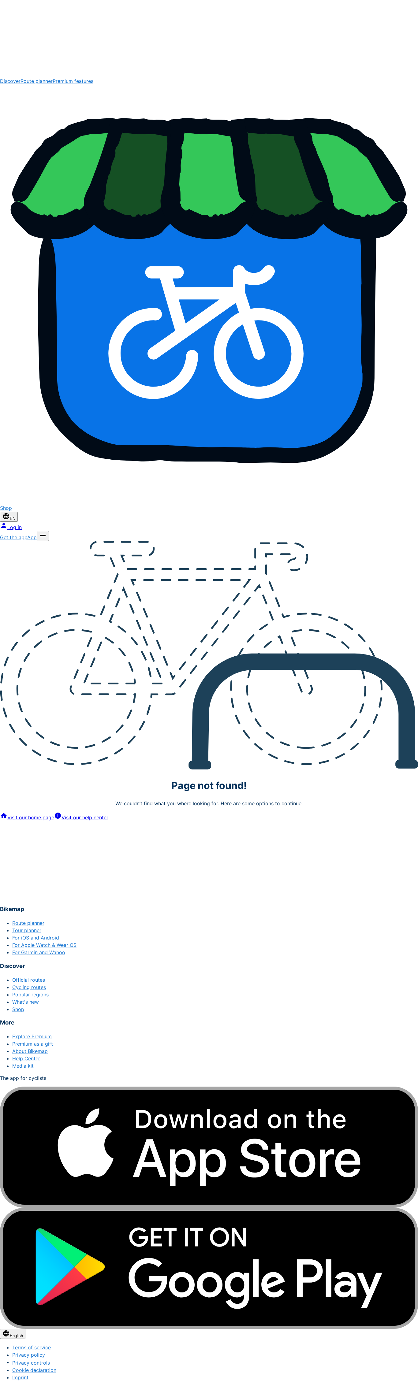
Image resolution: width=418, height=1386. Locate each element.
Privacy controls (31, 1363)
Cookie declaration (34, 1370)
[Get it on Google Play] (209, 1268)
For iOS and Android (35, 938)
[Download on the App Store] (209, 1147)
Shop (18, 1009)
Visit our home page (30, 817)
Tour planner (26, 930)
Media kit (23, 1066)
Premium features (73, 81)
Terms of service (31, 1347)
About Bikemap (30, 1051)
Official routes (28, 980)
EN (12, 518)
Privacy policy (28, 1355)
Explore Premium (32, 1036)
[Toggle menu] (43, 536)
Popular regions (30, 994)
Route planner (37, 81)
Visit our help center (85, 817)
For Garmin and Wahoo (38, 952)
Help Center (26, 1058)
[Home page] (209, 38)
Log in (14, 527)
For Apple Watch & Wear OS (44, 945)
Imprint (20, 1377)
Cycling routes (29, 987)
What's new (25, 1002)
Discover (10, 81)
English (16, 1335)
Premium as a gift (32, 1044)
